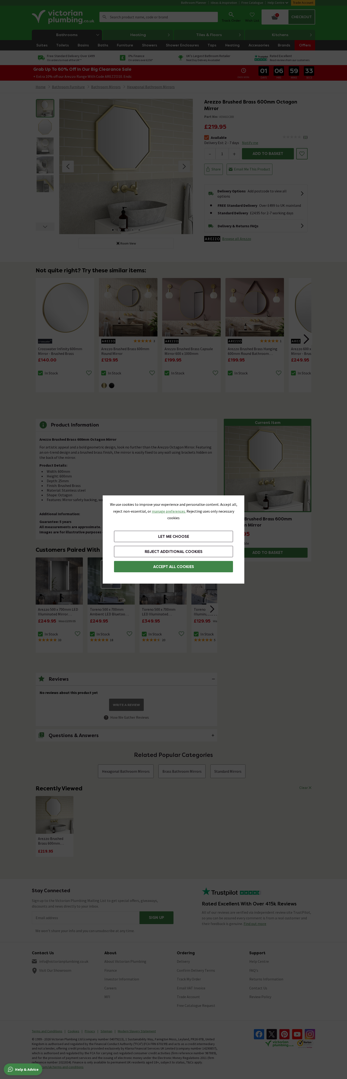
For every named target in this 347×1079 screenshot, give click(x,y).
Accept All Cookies (173, 566)
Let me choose (173, 536)
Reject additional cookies (174, 551)
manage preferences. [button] (169, 511)
